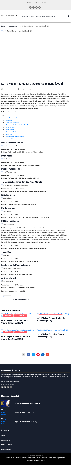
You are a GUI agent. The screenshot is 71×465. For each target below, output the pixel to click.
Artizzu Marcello (12, 139)
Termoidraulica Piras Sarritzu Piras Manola (19, 125)
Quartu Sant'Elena (20, 315)
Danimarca (30, 460)
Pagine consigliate (8, 385)
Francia (18, 458)
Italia (46, 458)
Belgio (58, 458)
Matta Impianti (10, 129)
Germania (52, 458)
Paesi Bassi (40, 458)
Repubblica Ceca (10, 458)
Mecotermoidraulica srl (13, 118)
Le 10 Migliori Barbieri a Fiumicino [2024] (24, 422)
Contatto (44, 2)
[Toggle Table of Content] (2, 115)
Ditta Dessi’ (9, 120)
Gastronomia (8, 315)
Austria (63, 458)
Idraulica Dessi (10, 127)
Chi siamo (28, 2)
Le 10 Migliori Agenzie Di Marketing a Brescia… (26, 403)
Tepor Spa (9, 134)
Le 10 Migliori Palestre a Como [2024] (23, 412)
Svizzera (24, 458)
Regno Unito (32, 458)
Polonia (42, 460)
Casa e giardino (12, 26)
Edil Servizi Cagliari (11, 132)
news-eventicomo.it (9, 16)
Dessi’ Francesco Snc (12, 122)
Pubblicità (36, 2)
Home (3, 26)
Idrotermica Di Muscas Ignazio (15, 136)
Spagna (36, 460)
